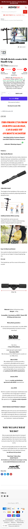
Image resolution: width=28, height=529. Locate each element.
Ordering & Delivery (10, 519)
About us (13, 522)
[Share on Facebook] (2, 474)
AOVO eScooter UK (7, 111)
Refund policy (20, 522)
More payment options (14, 102)
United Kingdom (13, 503)
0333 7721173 (10, 139)
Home (2, 19)
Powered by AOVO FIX (14, 526)
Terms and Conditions (8, 520)
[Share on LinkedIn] (8, 474)
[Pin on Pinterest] (11, 474)
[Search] (25, 12)
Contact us (6, 522)
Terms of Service (19, 520)
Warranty (18, 519)
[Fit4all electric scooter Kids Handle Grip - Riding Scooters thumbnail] (3, 52)
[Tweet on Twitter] (5, 474)
